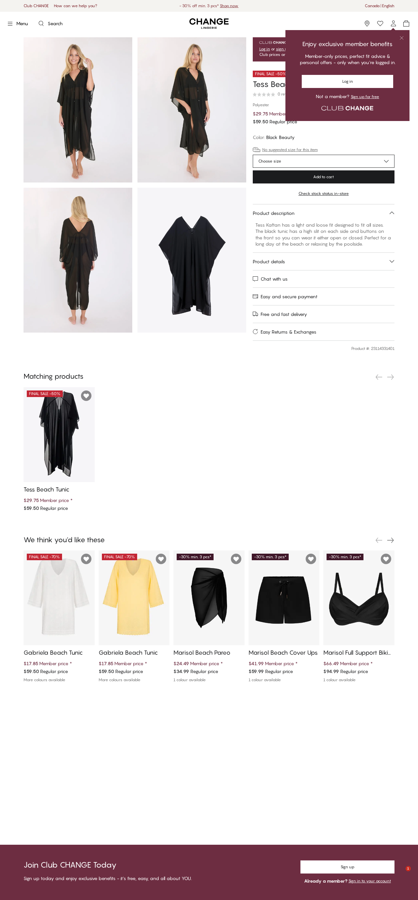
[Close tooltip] (401, 37)
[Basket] (406, 23)
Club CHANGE (36, 5)
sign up (283, 49)
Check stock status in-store (323, 193)
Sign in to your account (369, 880)
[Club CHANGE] (393, 23)
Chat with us (274, 279)
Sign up (347, 866)
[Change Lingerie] (209, 23)
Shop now (229, 5)
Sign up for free (365, 97)
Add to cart (323, 176)
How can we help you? (75, 5)
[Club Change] (380, 23)
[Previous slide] (379, 377)
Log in (347, 81)
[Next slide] (390, 377)
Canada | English (379, 5)
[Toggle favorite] (86, 395)
